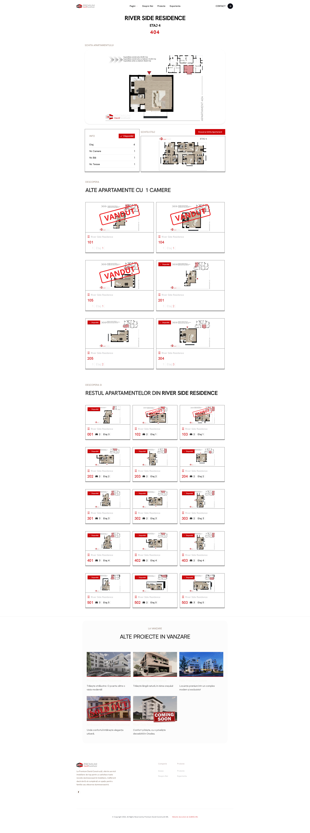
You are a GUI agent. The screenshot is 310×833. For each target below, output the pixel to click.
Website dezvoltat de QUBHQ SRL (185, 817)
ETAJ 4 (155, 25)
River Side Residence (155, 18)
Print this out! (210, 132)
